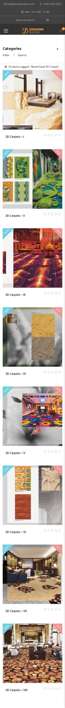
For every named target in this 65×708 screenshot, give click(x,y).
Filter (6, 55)
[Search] (48, 20)
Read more (28, 134)
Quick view (36, 134)
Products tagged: (34, 66)
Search (22, 55)
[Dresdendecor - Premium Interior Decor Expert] (32, 30)
